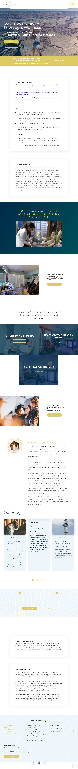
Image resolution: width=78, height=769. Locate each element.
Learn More (19, 341)
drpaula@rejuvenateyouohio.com (14, 734)
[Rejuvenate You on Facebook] (33, 762)
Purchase (54, 284)
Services (11, 46)
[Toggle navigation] (72, 4)
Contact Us (48, 608)
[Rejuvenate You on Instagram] (39, 762)
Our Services (29, 608)
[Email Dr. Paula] (45, 762)
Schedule (11, 41)
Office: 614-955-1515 (9, 732)
